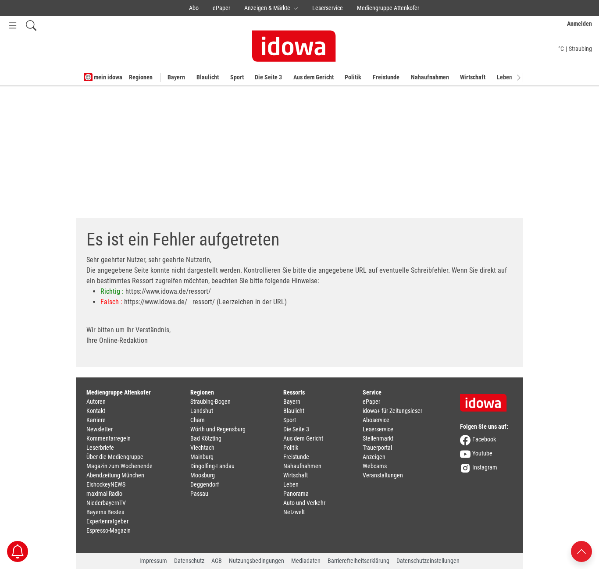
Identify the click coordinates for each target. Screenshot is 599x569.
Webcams (375, 465)
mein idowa (107, 77)
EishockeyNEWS (105, 484)
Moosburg (202, 475)
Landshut (201, 410)
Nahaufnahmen (430, 77)
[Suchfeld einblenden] (31, 25)
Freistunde (386, 77)
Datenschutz (189, 560)
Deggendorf (204, 484)
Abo (194, 7)
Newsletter (99, 429)
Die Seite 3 (268, 77)
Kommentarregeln (108, 438)
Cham (197, 419)
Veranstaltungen (383, 475)
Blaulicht (207, 77)
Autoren (96, 401)
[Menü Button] (12, 25)
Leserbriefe (100, 447)
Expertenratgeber (107, 521)
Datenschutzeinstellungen (428, 560)
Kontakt (95, 410)
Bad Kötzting (205, 438)
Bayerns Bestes (105, 512)
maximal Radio (104, 493)
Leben (504, 77)
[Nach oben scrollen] (581, 551)
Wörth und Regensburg (218, 429)
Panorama (296, 493)
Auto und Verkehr (304, 502)
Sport (237, 77)
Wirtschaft (472, 77)
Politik (353, 77)
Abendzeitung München (115, 475)
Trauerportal (377, 447)
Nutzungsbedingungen (256, 560)
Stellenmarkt (378, 438)
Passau (199, 493)
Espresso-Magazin (108, 530)
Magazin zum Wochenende (119, 465)
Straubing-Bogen (210, 401)
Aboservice (376, 419)
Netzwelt (294, 512)
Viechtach (202, 447)
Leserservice (327, 7)
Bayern (176, 77)
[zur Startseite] (486, 400)
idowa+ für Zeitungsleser (392, 410)
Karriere (96, 419)
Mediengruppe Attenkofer (388, 7)
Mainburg (202, 456)
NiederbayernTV (106, 502)
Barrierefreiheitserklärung (358, 560)
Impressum (153, 560)
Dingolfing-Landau (212, 465)
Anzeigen (374, 456)
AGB (216, 560)
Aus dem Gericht (313, 77)
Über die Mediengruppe (114, 456)
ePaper (221, 7)
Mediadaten (306, 560)
